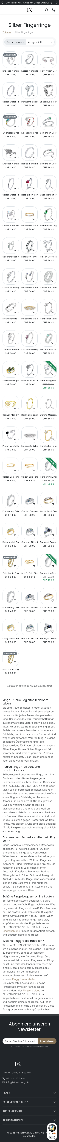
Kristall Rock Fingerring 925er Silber (11, 287)
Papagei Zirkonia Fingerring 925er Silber (48, 542)
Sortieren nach (15, 42)
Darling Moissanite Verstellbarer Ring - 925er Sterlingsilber (29, 415)
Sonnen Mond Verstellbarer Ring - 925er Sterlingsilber (11, 415)
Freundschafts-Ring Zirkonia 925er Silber (11, 319)
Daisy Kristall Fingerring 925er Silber (11, 542)
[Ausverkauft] (11, 65)
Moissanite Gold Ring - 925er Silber (29, 226)
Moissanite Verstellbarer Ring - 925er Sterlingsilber (29, 287)
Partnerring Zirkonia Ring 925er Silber (48, 477)
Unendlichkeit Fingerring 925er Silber (48, 195)
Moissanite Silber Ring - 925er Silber (29, 446)
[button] (9, 9)
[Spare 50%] (48, 375)
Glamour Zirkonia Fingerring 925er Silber (29, 542)
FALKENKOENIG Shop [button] (15, 1102)
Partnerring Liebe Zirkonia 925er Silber (29, 102)
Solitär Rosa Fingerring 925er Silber (29, 349)
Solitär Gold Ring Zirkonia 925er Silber (11, 477)
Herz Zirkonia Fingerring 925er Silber (29, 195)
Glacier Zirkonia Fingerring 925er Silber (29, 511)
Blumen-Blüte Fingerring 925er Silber (29, 381)
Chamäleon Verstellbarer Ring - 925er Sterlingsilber (11, 133)
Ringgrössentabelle (23, 979)
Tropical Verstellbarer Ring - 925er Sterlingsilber (11, 349)
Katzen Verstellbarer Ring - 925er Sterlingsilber (29, 71)
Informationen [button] (13, 1120)
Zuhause (7, 32)
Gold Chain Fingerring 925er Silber (11, 573)
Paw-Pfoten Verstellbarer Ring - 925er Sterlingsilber (48, 71)
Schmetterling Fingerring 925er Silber (11, 381)
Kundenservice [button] (12, 1111)
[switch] (52, 1137)
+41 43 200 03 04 (15, 1078)
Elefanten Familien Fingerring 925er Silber (29, 257)
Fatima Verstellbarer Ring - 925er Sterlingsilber (11, 226)
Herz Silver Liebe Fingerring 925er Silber (48, 319)
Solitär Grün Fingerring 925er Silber (48, 226)
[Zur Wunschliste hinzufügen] (15, 64)
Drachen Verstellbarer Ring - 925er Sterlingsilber (11, 71)
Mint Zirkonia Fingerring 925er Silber (48, 349)
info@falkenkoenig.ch (17, 1082)
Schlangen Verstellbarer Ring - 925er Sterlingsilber (48, 133)
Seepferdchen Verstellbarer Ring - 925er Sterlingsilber (11, 257)
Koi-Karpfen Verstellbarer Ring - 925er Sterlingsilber (29, 133)
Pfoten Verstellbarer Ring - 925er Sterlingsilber (11, 446)
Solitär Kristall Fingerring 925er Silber (11, 102)
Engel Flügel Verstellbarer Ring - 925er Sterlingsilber (48, 102)
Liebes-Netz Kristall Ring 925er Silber (48, 287)
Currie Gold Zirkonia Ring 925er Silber (48, 511)
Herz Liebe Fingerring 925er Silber (48, 446)
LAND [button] (6, 1093)
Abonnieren (47, 1041)
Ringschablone (11, 930)
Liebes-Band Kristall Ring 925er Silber (29, 164)
